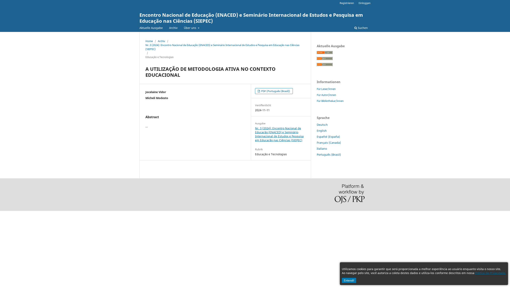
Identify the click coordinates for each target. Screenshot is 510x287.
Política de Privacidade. (490, 273)
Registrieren (347, 3)
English (322, 131)
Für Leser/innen (326, 89)
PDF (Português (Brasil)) (275, 91)
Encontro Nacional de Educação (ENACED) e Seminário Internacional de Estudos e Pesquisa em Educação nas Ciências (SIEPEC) (251, 18)
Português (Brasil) (329, 154)
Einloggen (365, 3)
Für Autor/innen (326, 95)
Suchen (362, 28)
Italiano (322, 148)
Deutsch (322, 125)
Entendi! (349, 280)
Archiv (173, 28)
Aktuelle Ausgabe (151, 28)
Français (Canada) (329, 142)
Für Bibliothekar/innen (330, 101)
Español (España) (328, 137)
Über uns (190, 28)
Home (149, 41)
